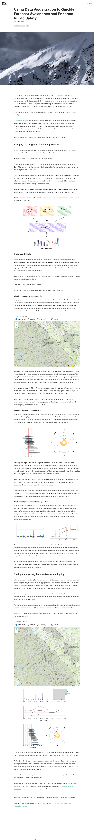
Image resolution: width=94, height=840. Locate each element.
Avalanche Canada (20, 120)
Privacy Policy (32, 839)
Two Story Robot (4, 4)
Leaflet (75, 366)
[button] (16, 323)
